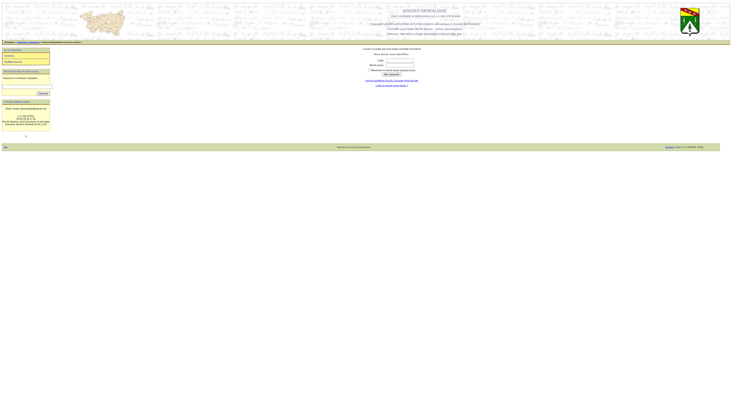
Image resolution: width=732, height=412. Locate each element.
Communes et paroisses (28, 42)
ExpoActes (669, 147)
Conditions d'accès (13, 62)
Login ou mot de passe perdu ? (392, 85)
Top (5, 147)
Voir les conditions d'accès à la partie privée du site (391, 80)
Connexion (9, 56)
